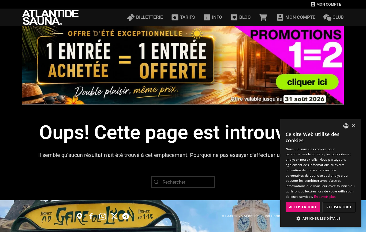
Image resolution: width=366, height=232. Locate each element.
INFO (217, 17)
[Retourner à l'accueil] (50, 17)
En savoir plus (325, 196)
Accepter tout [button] (302, 207)
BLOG (245, 17)
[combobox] (346, 126)
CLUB (338, 17)
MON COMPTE (328, 4)
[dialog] (320, 173)
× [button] (353, 125)
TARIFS (187, 17)
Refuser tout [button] (339, 207)
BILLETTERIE (149, 17)
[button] (320, 218)
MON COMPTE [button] (300, 17)
